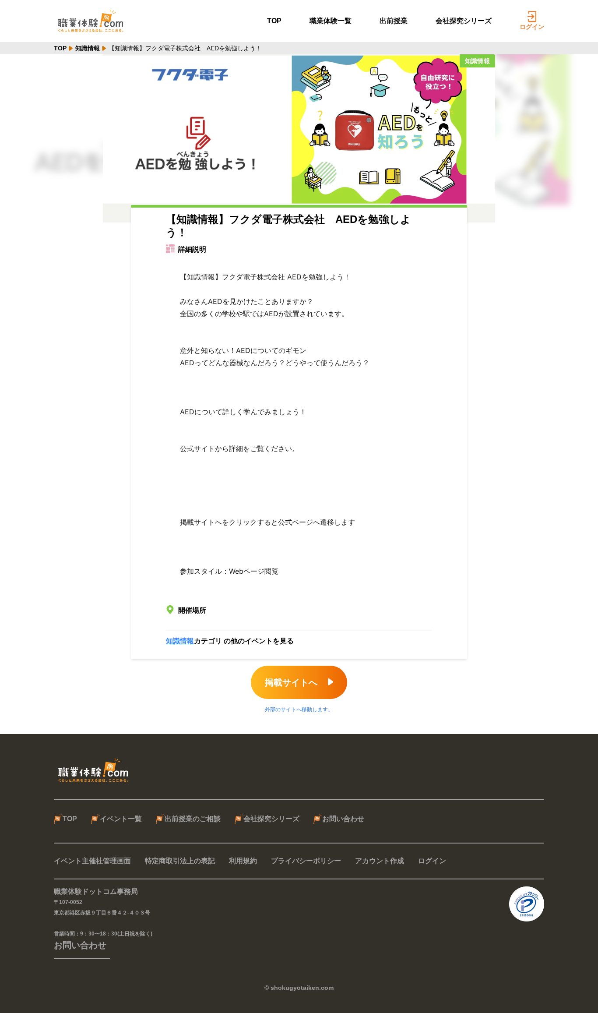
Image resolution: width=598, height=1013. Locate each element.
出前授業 (394, 21)
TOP (274, 21)
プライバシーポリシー (306, 861)
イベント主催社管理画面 (92, 861)
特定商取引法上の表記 (180, 861)
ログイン (532, 26)
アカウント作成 (379, 861)
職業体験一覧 (331, 21)
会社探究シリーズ (464, 21)
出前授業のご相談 (193, 818)
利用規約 (243, 861)
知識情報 (87, 48)
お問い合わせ (343, 818)
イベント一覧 (121, 818)
